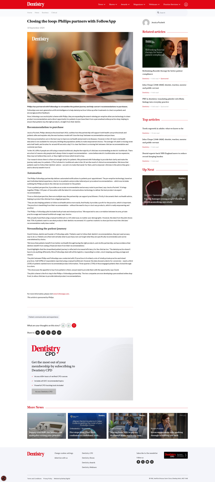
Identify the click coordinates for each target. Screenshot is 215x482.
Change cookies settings (64, 453)
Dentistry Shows (88, 458)
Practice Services (170, 4)
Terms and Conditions (34, 478)
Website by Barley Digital (62, 478)
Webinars (153, 4)
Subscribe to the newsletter (147, 453)
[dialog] (3, 478)
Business (45, 12)
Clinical (54, 12)
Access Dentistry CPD (43, 391)
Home (29, 12)
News (100, 4)
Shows (112, 4)
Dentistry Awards (88, 462)
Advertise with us (61, 458)
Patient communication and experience (43, 317)
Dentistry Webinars (89, 467)
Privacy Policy (47, 478)
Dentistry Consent (38, 3)
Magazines (138, 4)
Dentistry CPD (87, 453)
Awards (124, 4)
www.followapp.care (61, 294)
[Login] (186, 4)
